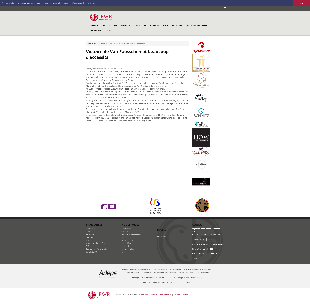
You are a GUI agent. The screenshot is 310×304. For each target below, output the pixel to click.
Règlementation (127, 249)
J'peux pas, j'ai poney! (197, 25)
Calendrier (154, 25)
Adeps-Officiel (139, 277)
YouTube (162, 236)
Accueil (94, 25)
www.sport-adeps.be (151, 282)
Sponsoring (96, 30)
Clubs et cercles (92, 231)
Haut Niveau (177, 25)
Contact (108, 30)
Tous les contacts (199, 239)
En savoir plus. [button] (89, 3)
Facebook (162, 233)
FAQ (87, 246)
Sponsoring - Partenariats (96, 249)
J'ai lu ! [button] (302, 3)
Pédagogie (90, 234)
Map (195, 258)
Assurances (90, 228)
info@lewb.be (214, 234)
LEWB (103, 25)
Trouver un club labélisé (96, 243)
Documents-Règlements (131, 234)
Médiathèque (126, 243)
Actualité (92, 43)
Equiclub (125, 237)
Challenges (125, 231)
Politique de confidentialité (161, 295)
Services (113, 25)
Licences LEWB (127, 240)
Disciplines (126, 25)
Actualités (141, 25)
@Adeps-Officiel (154, 277)
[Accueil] (104, 17)
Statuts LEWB (91, 252)
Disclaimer (143, 295)
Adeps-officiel (169, 277)
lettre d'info (197, 277)
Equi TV (165, 25)
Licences (89, 237)
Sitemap (177, 295)
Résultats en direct (93, 240)
